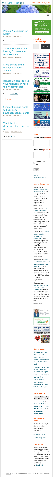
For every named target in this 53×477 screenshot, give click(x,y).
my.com (13, 2)
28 (37, 411)
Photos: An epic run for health (15, 32)
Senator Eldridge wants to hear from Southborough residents (16, 109)
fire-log (12, 136)
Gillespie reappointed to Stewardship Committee (41, 235)
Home (8, 473)
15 (39, 406)
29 (39, 411)
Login (36, 170)
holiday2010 (14, 94)
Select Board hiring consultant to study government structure (42, 263)
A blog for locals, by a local (41, 3)
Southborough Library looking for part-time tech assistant (15, 51)
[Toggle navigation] (48, 15)
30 (41, 411)
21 (37, 409)
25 (45, 409)
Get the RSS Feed (39, 434)
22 (39, 409)
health (12, 41)
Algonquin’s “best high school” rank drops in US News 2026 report (41, 369)
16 (41, 406)
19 (48, 406)
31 (43, 411)
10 (43, 404)
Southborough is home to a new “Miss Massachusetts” (41, 377)
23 (41, 409)
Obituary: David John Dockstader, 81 (40, 190)
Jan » (41, 413)
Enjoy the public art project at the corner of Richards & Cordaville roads (41, 360)
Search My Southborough (40, 40)
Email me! (39, 465)
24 (43, 409)
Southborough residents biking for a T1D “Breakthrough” (41, 384)
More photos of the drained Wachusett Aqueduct (13, 67)
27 (35, 411)
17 (43, 406)
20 (35, 409)
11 (45, 404)
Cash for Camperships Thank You (41, 210)
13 (35, 406)
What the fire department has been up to (16, 126)
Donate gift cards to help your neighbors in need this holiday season (16, 83)
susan (7, 37)
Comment (9, 99)
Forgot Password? (40, 177)
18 (45, 406)
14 (37, 406)
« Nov (36, 413)
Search (45, 46)
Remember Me (40, 162)
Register (36, 175)
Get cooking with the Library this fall (40, 353)
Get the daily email (40, 438)
